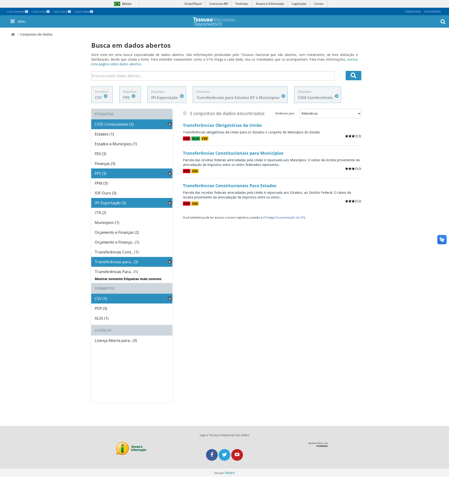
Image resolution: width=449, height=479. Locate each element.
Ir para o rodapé (83, 11)
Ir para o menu (40, 11)
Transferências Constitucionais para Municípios (233, 153)
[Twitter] (225, 455)
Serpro (230, 472)
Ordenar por (284, 113)
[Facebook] (212, 455)
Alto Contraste (432, 11)
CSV (204, 138)
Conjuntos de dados (36, 34)
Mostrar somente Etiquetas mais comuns (128, 279)
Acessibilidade (413, 11)
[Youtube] (237, 455)
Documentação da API (289, 217)
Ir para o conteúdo (17, 11)
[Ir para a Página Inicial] (218, 21)
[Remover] (105, 96)
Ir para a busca (61, 11)
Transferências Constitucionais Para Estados (229, 185)
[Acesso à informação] (131, 448)
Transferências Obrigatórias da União (222, 125)
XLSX (195, 138)
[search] (354, 75)
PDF (186, 138)
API (265, 217)
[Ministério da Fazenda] (318, 446)
